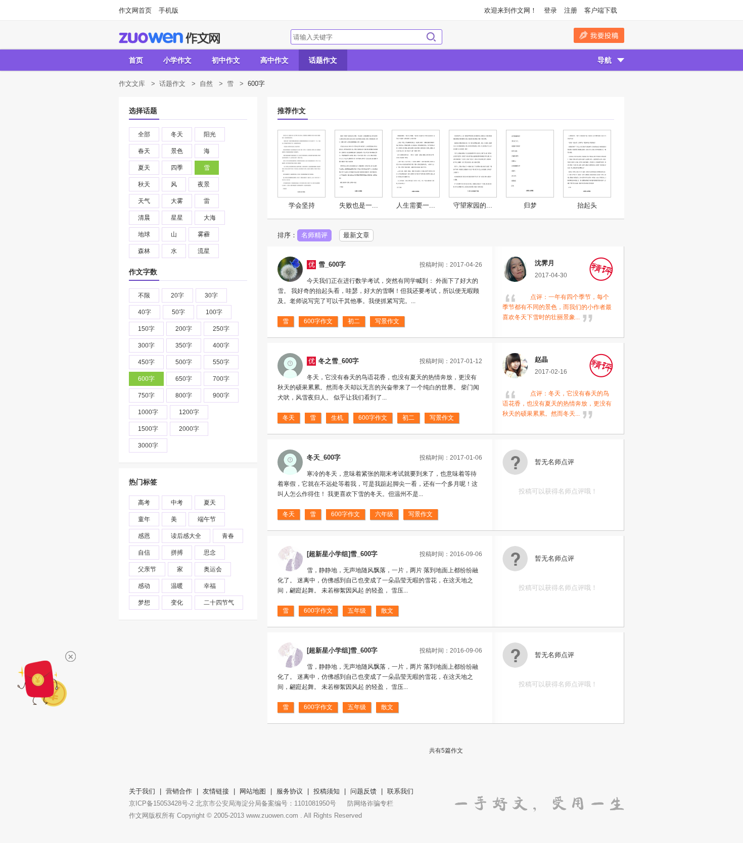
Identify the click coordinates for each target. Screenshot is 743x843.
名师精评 (314, 235)
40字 (144, 312)
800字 (183, 395)
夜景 (204, 184)
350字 (183, 345)
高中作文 (274, 60)
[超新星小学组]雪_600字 (342, 554)
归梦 (530, 205)
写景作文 (387, 321)
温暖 (177, 585)
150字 (146, 328)
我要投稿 (599, 35)
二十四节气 (219, 602)
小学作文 (177, 60)
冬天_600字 (324, 457)
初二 (354, 321)
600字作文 (318, 321)
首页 (136, 60)
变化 (177, 602)
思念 (210, 552)
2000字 (189, 428)
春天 (144, 151)
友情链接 (216, 791)
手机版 (168, 10)
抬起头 (587, 205)
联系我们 (400, 791)
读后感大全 (186, 535)
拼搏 (177, 552)
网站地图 (253, 791)
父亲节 (147, 569)
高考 (144, 502)
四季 (177, 167)
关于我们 (142, 791)
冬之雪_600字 (338, 361)
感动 (144, 585)
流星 (204, 251)
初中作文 (226, 60)
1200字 (189, 412)
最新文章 (356, 235)
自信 (144, 552)
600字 (146, 378)
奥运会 (213, 569)
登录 (550, 10)
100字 (214, 312)
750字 (146, 395)
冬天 (177, 134)
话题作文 (323, 60)
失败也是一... (358, 205)
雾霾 (204, 234)
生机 (337, 417)
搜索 (431, 37)
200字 (183, 328)
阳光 (210, 134)
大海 (210, 217)
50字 (178, 312)
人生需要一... (415, 205)
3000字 (148, 445)
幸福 (210, 585)
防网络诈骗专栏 (370, 803)
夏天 (144, 167)
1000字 (148, 412)
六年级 (384, 514)
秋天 (144, 184)
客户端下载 (600, 10)
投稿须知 (326, 791)
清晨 (144, 217)
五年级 (357, 610)
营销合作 (179, 791)
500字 (183, 362)
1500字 (148, 428)
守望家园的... (472, 205)
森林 (144, 251)
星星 (177, 217)
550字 (221, 362)
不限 (144, 295)
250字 (221, 328)
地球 (144, 234)
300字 (146, 345)
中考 (177, 502)
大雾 (177, 201)
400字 (221, 345)
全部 (144, 134)
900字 (221, 395)
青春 (228, 535)
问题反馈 (363, 791)
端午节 (207, 519)
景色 (177, 151)
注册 (570, 10)
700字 (221, 378)
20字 (177, 295)
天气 (144, 201)
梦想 (144, 602)
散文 (387, 610)
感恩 (144, 535)
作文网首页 (135, 10)
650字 (183, 378)
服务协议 (289, 791)
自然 (206, 83)
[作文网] (169, 38)
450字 (146, 362)
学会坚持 (302, 205)
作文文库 (132, 83)
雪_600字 (332, 264)
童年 (144, 519)
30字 (211, 295)
